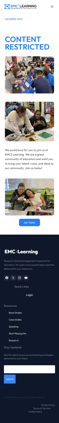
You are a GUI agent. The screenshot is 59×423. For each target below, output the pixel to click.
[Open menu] (52, 6)
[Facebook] (7, 278)
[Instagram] (19, 278)
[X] (13, 278)
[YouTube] (26, 278)
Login (29, 295)
